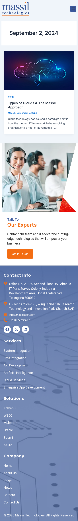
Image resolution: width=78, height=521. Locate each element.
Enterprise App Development (24, 387)
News (8, 487)
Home (8, 466)
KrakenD (10, 408)
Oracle (8, 430)
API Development (16, 365)
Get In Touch (20, 254)
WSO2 (8, 415)
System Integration (17, 351)
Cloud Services (14, 380)
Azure (8, 445)
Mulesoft (10, 423)
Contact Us (12, 502)
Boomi (8, 437)
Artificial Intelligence (18, 373)
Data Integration (15, 358)
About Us (10, 473)
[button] (73, 9)
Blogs (11, 96)
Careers (9, 495)
